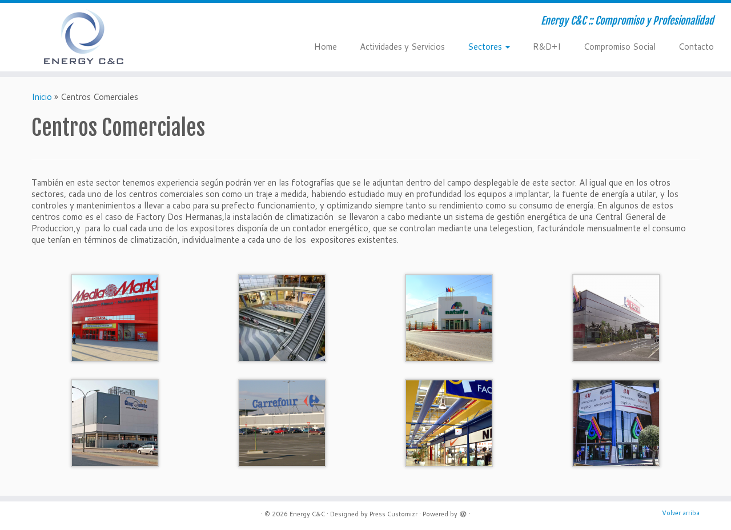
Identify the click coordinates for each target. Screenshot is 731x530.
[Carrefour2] (282, 422)
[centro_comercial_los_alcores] (616, 422)
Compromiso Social (620, 47)
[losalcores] (282, 317)
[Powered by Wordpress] (463, 513)
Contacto (696, 47)
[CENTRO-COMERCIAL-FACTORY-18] (449, 422)
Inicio (41, 97)
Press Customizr (393, 514)
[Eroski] (616, 317)
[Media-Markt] (115, 317)
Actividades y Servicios (402, 47)
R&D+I (547, 47)
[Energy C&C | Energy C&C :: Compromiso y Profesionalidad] (84, 37)
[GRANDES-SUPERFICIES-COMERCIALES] (449, 317)
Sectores (486, 47)
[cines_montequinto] (115, 422)
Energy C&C (307, 514)
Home (325, 47)
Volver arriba (681, 512)
